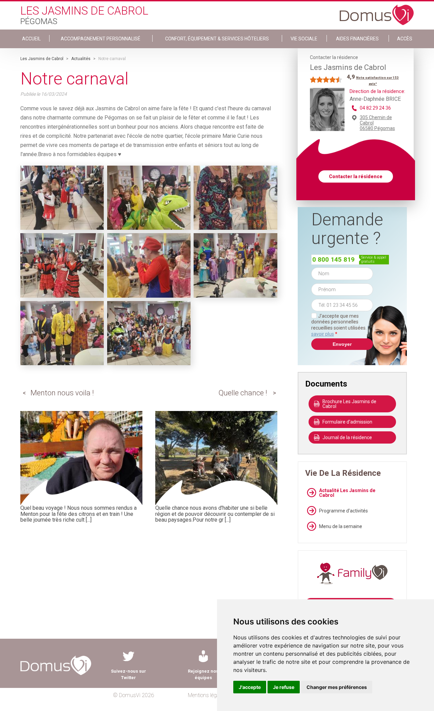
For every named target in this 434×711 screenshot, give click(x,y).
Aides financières (357, 38)
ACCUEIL (31, 38)
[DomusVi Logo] (377, 11)
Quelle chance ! (242, 393)
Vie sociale (304, 38)
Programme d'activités (343, 510)
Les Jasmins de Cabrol (41, 58)
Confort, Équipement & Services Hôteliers (217, 38)
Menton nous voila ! (62, 393)
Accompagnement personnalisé (100, 38)
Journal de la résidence (347, 437)
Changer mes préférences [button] (337, 687)
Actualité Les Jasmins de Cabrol (347, 493)
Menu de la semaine (340, 526)
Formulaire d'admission (347, 422)
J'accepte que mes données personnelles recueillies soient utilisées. (342, 325)
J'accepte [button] (250, 687)
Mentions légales (206, 695)
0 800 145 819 (333, 259)
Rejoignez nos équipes (203, 674)
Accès (404, 38)
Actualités (81, 58)
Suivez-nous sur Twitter (128, 674)
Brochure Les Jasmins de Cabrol (349, 404)
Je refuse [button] (283, 687)
